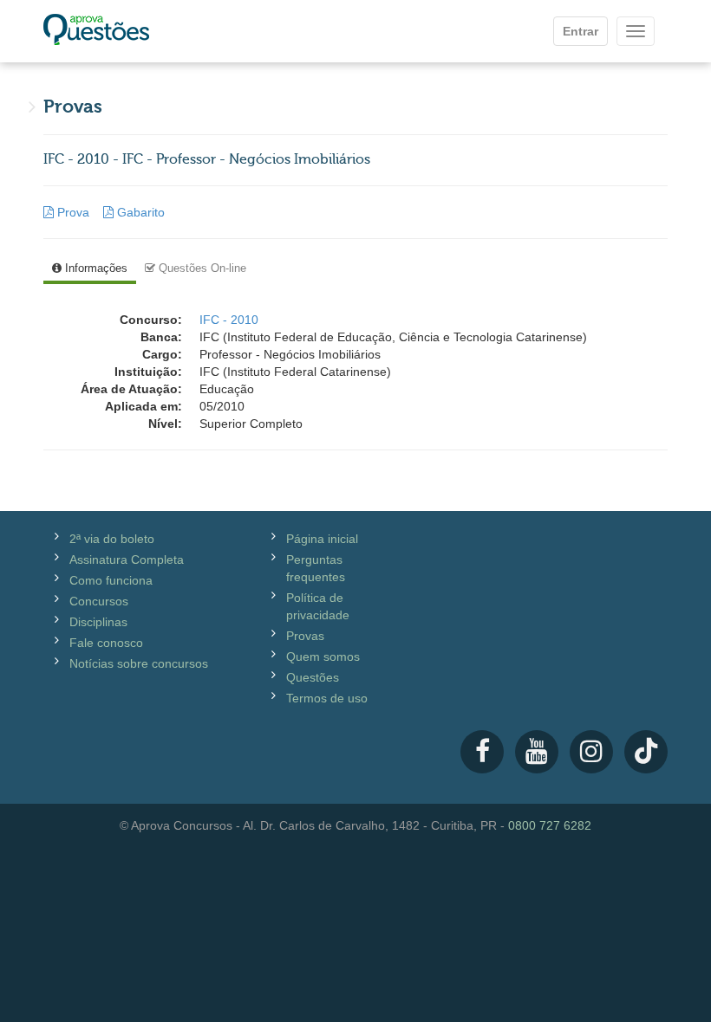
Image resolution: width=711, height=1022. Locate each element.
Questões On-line (200, 268)
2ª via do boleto (111, 539)
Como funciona (111, 580)
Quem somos (323, 656)
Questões (312, 677)
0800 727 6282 (549, 825)
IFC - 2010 (228, 320)
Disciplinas (98, 622)
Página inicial (322, 539)
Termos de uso (327, 698)
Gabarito (139, 212)
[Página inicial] (96, 31)
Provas (305, 636)
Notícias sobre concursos (138, 663)
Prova (73, 212)
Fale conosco (106, 643)
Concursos (98, 601)
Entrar (580, 31)
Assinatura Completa (126, 559)
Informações (94, 268)
